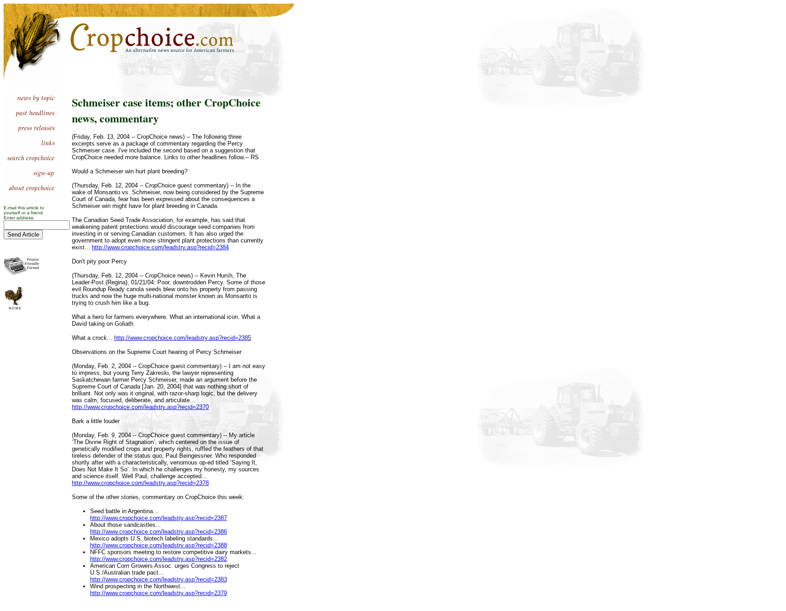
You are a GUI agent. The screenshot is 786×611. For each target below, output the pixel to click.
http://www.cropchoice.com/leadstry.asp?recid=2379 (158, 593)
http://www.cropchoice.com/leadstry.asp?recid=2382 (158, 558)
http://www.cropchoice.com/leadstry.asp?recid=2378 (140, 483)
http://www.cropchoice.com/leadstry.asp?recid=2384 (160, 247)
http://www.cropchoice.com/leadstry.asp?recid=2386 (158, 531)
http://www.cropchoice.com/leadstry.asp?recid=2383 (158, 579)
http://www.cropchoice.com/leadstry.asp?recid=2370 (140, 407)
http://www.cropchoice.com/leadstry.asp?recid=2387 (158, 518)
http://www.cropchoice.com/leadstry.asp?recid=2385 (182, 337)
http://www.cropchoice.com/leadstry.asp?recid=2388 (158, 545)
